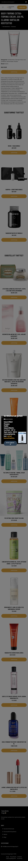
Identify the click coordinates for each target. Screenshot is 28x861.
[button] (10, 443)
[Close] (2, 417)
